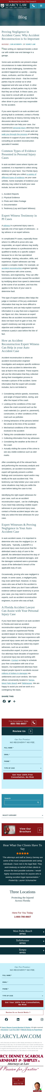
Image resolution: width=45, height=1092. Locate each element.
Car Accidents (16, 44)
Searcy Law (30, 44)
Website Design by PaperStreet (31, 1030)
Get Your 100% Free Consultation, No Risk (22, 776)
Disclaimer (4, 1030)
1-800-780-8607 (22, 916)
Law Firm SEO (14, 1030)
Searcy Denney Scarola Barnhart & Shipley (16, 1027)
